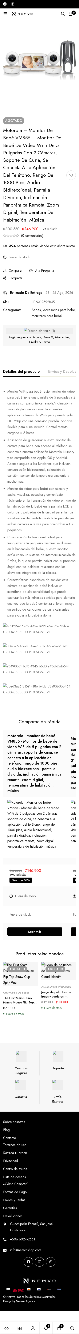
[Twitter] (31, 1269)
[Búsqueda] (63, 14)
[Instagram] (12, 4)
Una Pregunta (44, 270)
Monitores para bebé (47, 315)
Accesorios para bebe (59, 310)
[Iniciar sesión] (33, 1328)
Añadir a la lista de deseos (71, 175)
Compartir (15, 278)
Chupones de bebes (16, 993)
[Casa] (6, 1328)
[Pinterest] (4, 1269)
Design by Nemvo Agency (19, 1301)
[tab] (21, 371)
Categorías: (12, 310)
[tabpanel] (39, 546)
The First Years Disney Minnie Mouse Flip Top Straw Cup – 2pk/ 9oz (18, 1002)
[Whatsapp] (50, 1262)
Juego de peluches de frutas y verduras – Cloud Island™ (56, 996)
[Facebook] (5, 4)
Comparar (16, 270)
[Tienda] (20, 1328)
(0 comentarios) (32, 235)
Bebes (36, 310)
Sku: (6, 301)
